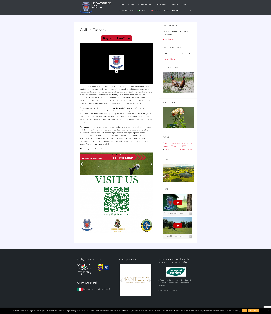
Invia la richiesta (169, 59)
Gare (184, 5)
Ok (244, 311)
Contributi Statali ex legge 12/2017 (96, 289)
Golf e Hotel (161, 5)
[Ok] (268, 311)
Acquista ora (169, 39)
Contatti (174, 5)
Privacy (253, 311)
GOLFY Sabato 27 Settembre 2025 (178, 149)
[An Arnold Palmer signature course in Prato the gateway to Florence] (177, 225)
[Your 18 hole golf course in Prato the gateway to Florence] (177, 202)
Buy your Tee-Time (116, 38)
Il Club (131, 5)
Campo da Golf (144, 5)
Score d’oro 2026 (126, 10)
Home (121, 5)
